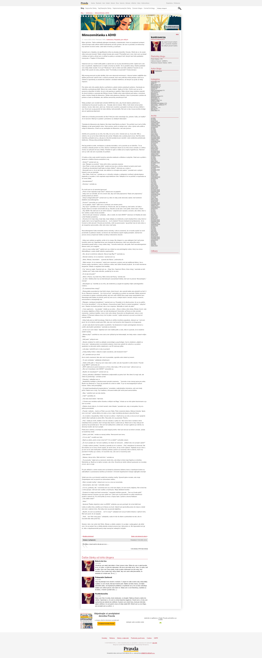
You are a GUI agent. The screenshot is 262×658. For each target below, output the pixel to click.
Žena (117, 3)
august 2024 (154, 142)
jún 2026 (153, 119)
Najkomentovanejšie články (122, 8)
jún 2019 (153, 181)
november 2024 (155, 138)
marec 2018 (154, 198)
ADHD (153, 83)
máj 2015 (153, 244)
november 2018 (155, 191)
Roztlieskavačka (101, 594)
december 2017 (155, 202)
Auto (103, 3)
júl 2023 (153, 157)
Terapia (153, 106)
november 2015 (155, 238)
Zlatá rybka (154, 110)
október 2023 (154, 154)
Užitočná (133, 3)
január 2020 (154, 175)
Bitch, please (154, 84)
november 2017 (155, 204)
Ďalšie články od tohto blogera (98, 557)
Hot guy (153, 89)
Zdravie (113, 3)
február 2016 (154, 234)
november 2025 (155, 122)
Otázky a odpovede (123, 638)
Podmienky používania (138, 638)
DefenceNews (145, 3)
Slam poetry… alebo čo (157, 104)
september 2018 (155, 194)
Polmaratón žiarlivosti (103, 577)
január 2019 (154, 188)
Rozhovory (154, 102)
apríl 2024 (154, 145)
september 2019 (155, 177)
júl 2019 (153, 180)
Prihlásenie (177, 3)
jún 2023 (153, 158)
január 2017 (154, 218)
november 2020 (155, 170)
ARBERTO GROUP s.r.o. (148, 653)
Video (138, 3)
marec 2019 (154, 185)
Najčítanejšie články (104, 8)
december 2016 (155, 220)
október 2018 (154, 192)
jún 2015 (153, 242)
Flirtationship (154, 87)
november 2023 (155, 152)
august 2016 (154, 225)
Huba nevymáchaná (156, 90)
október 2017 (154, 205)
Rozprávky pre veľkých (121, 39)
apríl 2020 (154, 172)
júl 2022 (153, 164)
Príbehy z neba (155, 100)
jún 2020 (153, 171)
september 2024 (155, 141)
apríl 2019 (154, 184)
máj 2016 (153, 230)
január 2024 (154, 149)
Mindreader (154, 97)
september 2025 (155, 125)
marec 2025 (154, 134)
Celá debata (134, 549)
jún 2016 (153, 228)
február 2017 (154, 217)
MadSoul (153, 94)
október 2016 (154, 222)
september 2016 (155, 224)
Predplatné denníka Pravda (106, 623)
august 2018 (154, 195)
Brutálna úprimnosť (88, 536)
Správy (93, 3)
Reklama (112, 638)
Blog (82, 8)
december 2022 (155, 162)
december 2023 (155, 151)
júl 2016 (153, 227)
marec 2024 (154, 147)
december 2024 (155, 137)
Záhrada (127, 3)
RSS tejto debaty (143, 549)
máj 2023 (153, 159)
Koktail (108, 3)
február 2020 (154, 174)
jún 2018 (153, 197)
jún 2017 (153, 211)
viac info (154, 643)
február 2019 (154, 187)
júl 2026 (153, 118)
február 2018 (154, 200)
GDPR (156, 638)
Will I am (153, 109)
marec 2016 (154, 232)
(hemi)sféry (154, 81)
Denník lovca (154, 86)
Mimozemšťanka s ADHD (102, 13)
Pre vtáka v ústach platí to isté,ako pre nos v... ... (96, 544)
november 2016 (155, 221)
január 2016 (154, 235)
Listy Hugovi (154, 92)
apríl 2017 (154, 214)
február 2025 (154, 135)
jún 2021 (153, 168)
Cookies (149, 638)
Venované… (154, 107)
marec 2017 (154, 215)
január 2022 (154, 165)
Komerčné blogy (149, 8)
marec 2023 (154, 161)
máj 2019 (153, 182)
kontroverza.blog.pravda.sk (158, 39)
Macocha (153, 93)
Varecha (122, 3)
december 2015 (155, 237)
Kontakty (104, 638)
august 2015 (154, 240)
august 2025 (154, 127)
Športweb (98, 3)
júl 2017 (153, 210)
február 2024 (154, 148)
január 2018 (154, 201)
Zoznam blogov (137, 8)
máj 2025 (153, 131)
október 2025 (154, 124)
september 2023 (155, 155)
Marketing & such (156, 96)
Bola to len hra (100, 561)
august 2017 (154, 208)
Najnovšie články (91, 8)
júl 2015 (153, 241)
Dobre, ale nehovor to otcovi (139, 536)
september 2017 (155, 207)
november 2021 (155, 167)
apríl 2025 (154, 132)
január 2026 (154, 121)
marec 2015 (154, 245)
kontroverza (89, 13)
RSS (177, 34)
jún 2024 (153, 144)
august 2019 (154, 178)
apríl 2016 (154, 231)
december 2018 (155, 190)
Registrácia (169, 3)
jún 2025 (153, 129)
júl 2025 (153, 128)
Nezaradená (154, 99)
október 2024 (154, 139)
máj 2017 (153, 212)
